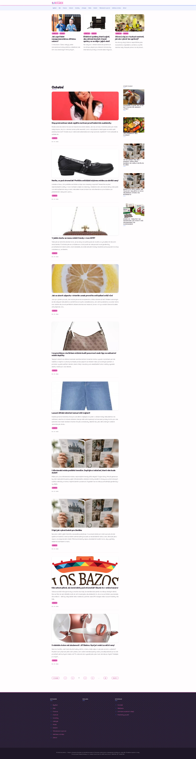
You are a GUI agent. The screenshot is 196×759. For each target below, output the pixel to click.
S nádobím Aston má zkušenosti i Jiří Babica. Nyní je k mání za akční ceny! (83, 645)
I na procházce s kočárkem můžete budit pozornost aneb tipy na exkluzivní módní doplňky (84, 354)
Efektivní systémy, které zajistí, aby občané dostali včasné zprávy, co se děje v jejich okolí (96, 38)
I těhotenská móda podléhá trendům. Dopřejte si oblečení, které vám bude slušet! (83, 471)
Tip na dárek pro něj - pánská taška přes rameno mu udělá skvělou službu (133, 162)
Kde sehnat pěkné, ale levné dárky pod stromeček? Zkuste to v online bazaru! (85, 588)
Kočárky (77, 8)
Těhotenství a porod (104, 8)
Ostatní (95, 8)
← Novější (55, 678)
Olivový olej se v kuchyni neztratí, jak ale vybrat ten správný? (129, 37)
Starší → (115, 678)
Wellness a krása (116, 8)
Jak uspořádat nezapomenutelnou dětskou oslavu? (64, 38)
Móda (89, 8)
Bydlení (55, 8)
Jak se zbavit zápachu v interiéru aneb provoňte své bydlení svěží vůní (82, 295)
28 (105, 678)
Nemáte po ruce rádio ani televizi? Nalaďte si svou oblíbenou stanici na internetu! (133, 191)
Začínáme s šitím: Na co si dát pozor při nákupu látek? (133, 107)
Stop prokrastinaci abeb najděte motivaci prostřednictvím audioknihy (81, 123)
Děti (60, 8)
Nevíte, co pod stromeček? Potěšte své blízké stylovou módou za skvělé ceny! (85, 180)
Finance (65, 8)
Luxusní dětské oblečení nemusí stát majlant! (71, 413)
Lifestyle (84, 8)
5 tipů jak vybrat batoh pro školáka (67, 530)
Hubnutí (71, 8)
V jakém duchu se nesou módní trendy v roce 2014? (73, 238)
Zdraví (124, 8)
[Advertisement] (98, 63)
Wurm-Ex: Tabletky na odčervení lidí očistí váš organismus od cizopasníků (133, 221)
